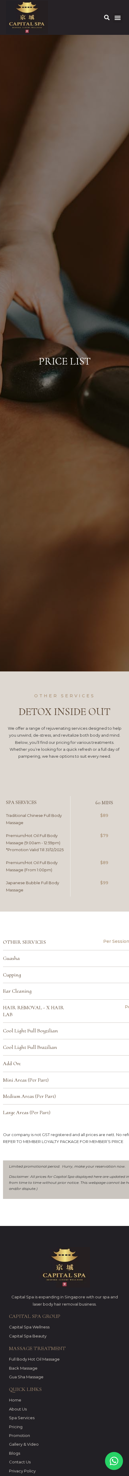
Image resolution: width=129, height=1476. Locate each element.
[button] (118, 18)
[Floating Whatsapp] (114, 1461)
